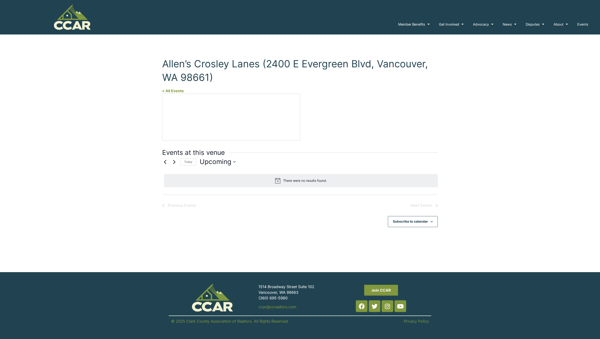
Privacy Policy (416, 321)
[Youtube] (400, 306)
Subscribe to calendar (410, 221)
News (507, 24)
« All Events (173, 90)
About (558, 24)
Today (188, 162)
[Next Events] (174, 162)
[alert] (301, 180)
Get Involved (449, 24)
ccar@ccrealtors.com (277, 307)
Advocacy (481, 24)
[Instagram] (387, 306)
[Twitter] (374, 306)
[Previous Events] (165, 162)
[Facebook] (362, 306)
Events (582, 24)
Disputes (533, 24)
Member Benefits (411, 24)
